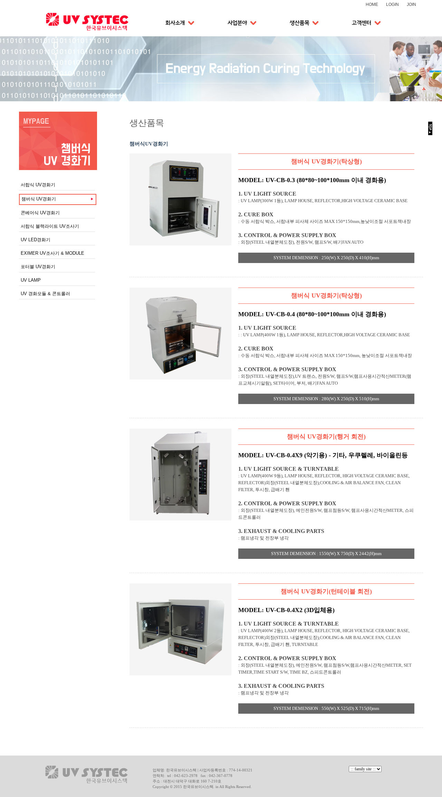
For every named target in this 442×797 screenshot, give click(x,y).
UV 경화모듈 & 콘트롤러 (45, 293)
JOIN (411, 4)
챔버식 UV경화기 (38, 198)
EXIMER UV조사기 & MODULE (52, 253)
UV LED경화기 (35, 239)
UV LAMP (31, 280)
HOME (372, 4)
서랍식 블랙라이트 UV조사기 (50, 226)
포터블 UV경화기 (38, 266)
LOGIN (392, 4)
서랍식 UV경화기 (38, 184)
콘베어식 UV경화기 (40, 212)
